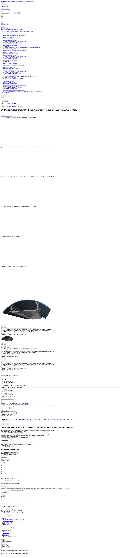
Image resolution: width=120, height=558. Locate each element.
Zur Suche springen (16, 1)
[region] (60, 243)
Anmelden (3, 27)
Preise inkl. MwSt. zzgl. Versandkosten (9, 375)
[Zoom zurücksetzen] (5, 347)
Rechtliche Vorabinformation (9, 536)
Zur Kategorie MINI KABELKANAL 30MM (13, 65)
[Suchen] (15, 13)
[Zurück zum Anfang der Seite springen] (2, 555)
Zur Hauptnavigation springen (27, 1)
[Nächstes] (5, 326)
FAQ (4, 518)
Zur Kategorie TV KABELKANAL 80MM (13, 78)
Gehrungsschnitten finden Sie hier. (21, 404)
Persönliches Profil (9, 29)
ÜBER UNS (6, 523)
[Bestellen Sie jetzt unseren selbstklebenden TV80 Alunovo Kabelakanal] (28, 309)
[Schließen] (1, 345)
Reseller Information (7, 531)
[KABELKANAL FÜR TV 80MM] (21, 47)
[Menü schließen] (3, 80)
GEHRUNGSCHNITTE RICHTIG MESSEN (13, 519)
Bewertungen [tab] (6, 420)
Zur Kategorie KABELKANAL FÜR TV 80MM (14, 35)
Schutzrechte (6, 533)
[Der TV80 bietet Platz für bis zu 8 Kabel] (10, 236)
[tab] (38, 419)
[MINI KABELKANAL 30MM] (19, 76)
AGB (4, 534)
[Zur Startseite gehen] (5, 9)
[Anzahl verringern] (3, 408)
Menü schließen (6, 24)
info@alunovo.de (9, 512)
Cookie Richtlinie (7, 530)
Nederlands (6, 6)
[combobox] (7, 13)
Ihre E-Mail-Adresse (5, 491)
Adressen (15, 29)
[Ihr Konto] (2, 22)
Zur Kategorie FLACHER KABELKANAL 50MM (14, 50)
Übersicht (3, 29)
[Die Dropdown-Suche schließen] (18, 13)
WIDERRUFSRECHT (8, 522)
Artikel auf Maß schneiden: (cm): (8, 396)
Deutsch (5, 5)
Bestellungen (21, 29)
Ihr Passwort (4, 492)
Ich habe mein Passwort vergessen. (8, 494)
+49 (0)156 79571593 (5, 510)
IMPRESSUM (6, 524)
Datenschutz (6, 535)
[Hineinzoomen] (8, 347)
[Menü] (2, 11)
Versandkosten (24, 550)
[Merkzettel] (1, 20)
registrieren (5, 28)
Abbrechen (3, 496)
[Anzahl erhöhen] (10, 408)
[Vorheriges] (2, 326)
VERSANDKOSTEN (8, 521)
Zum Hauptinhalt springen (6, 1)
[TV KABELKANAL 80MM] (22, 91)
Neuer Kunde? (66, 488)
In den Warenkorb (4, 410)
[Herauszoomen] (2, 347)
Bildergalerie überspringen (6, 116)
